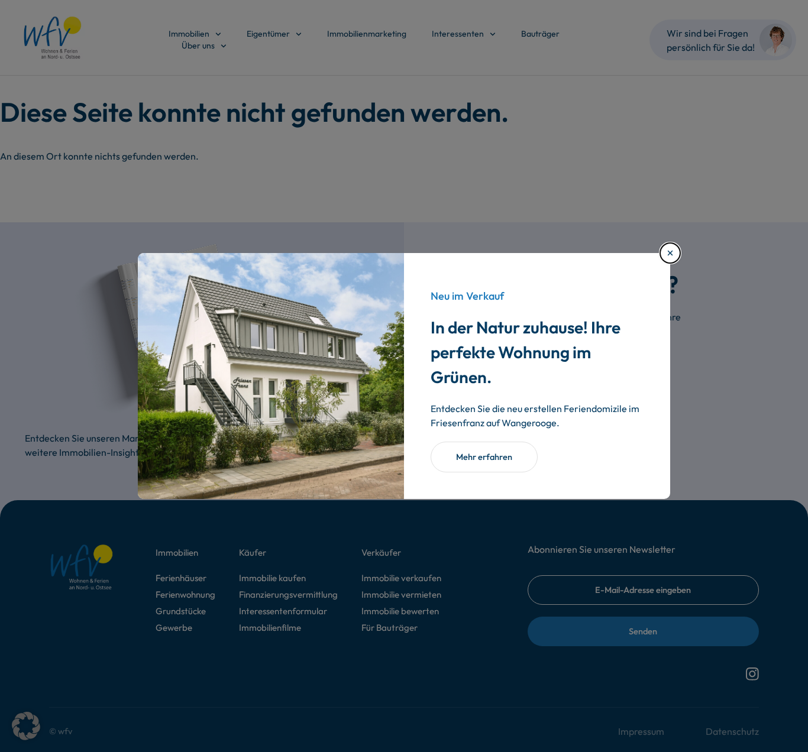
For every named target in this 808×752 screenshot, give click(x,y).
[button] (26, 726)
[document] (404, 376)
